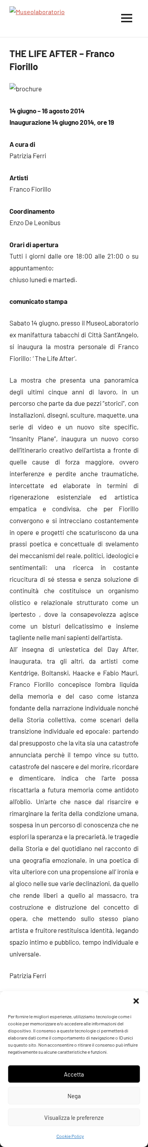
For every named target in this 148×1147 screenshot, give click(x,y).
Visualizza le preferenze (74, 1117)
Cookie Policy (70, 1136)
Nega (74, 1095)
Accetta (74, 1074)
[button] (136, 1001)
